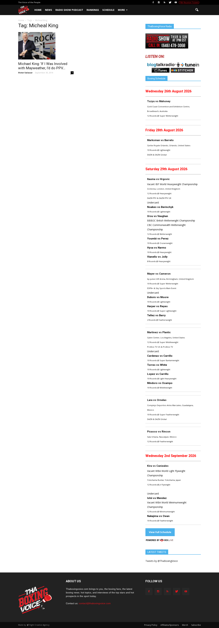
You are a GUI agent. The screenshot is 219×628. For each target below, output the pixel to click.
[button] (197, 10)
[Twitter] (170, 2)
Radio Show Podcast (69, 9)
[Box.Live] (159, 540)
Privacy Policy (150, 625)
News (48, 9)
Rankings (93, 9)
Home (38, 9)
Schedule (108, 9)
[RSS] (164, 2)
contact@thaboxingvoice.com (95, 603)
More (121, 9)
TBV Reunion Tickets (189, 2)
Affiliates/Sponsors (169, 625)
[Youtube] (175, 2)
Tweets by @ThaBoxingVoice (161, 561)
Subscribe (196, 625)
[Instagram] (158, 2)
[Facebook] (153, 2)
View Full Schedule (160, 532)
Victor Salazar (25, 72)
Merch (185, 625)
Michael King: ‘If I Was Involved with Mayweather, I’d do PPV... (42, 66)
